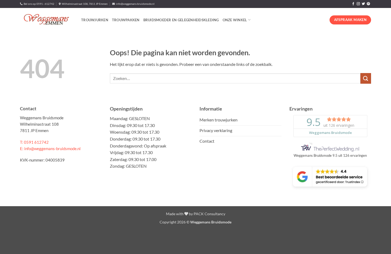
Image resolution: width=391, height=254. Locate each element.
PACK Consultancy (209, 213)
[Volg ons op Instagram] (358, 4)
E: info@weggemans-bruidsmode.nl (50, 148)
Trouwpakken (126, 20)
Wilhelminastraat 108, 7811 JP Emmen (84, 3)
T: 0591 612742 (34, 142)
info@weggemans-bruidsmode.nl (135, 3)
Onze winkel (235, 20)
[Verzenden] (365, 78)
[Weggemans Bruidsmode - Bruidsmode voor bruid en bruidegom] (46, 20)
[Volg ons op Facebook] (353, 4)
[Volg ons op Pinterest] (368, 4)
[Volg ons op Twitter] (363, 4)
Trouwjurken (94, 20)
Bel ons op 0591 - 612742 (38, 3)
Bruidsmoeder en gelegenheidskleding (181, 20)
